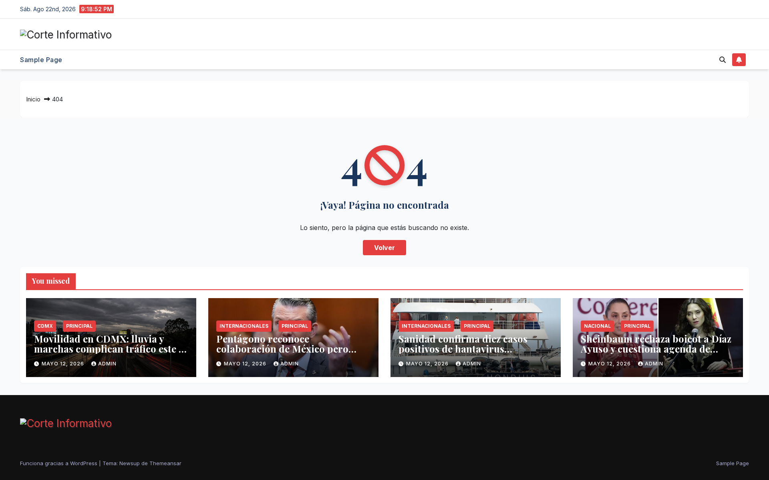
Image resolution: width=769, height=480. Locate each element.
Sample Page (41, 60)
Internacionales (243, 326)
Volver (384, 248)
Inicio (33, 99)
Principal (79, 326)
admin (107, 364)
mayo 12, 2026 (64, 364)
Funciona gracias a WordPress (59, 463)
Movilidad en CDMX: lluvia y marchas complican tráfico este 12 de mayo (110, 348)
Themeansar (165, 463)
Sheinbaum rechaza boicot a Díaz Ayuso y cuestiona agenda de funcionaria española (656, 348)
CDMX (45, 326)
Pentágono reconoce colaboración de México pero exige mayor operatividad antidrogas (282, 353)
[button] (722, 60)
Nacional (597, 326)
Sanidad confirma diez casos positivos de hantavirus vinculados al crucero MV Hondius (463, 353)
